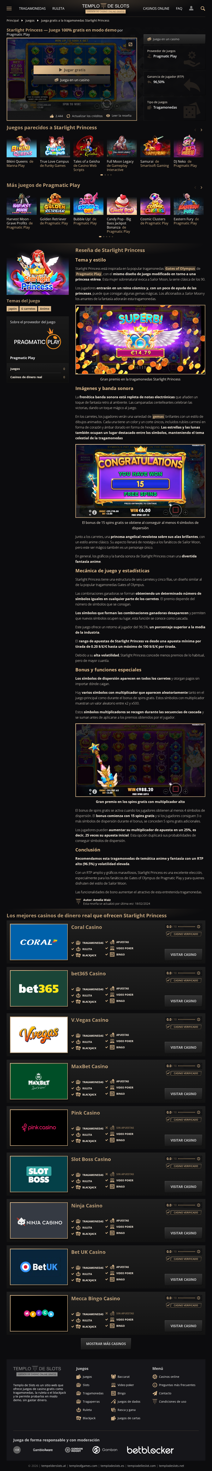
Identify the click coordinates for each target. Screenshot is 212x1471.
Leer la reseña (121, 115)
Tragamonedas (32, 8)
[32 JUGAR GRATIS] (155, 203)
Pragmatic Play (88, 274)
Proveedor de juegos (161, 51)
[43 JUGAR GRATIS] (22, 203)
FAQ (179, 8)
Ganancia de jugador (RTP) (165, 77)
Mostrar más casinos (106, 1343)
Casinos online (156, 8)
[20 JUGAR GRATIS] (189, 203)
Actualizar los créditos (87, 116)
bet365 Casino (88, 973)
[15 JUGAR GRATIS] (88, 203)
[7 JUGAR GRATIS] (155, 146)
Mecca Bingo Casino (95, 1298)
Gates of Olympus (180, 268)
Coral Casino (86, 927)
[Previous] (195, 129)
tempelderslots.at (53, 1466)
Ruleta (58, 8)
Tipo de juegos (157, 102)
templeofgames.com (83, 1466)
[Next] (201, 129)
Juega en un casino (166, 39)
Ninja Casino (86, 1205)
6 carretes (28, 309)
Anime (44, 309)
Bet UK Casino (88, 1252)
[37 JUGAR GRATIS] (189, 146)
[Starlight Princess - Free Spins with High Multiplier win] (140, 760)
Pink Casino (85, 1112)
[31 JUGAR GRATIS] (55, 203)
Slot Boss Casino (91, 1159)
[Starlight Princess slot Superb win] (140, 339)
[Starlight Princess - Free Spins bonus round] (140, 481)
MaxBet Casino (89, 1066)
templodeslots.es (112, 1466)
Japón (12, 309)
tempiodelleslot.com (142, 1466)
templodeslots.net (171, 1466)
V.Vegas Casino (89, 1020)
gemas (158, 416)
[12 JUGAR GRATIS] (22, 146)
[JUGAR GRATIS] (55, 146)
